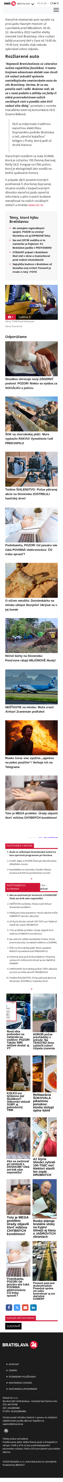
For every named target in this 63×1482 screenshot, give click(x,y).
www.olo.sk (35, 205)
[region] (32, 4)
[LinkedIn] (33, 1307)
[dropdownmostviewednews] (31, 879)
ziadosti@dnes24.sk (13, 1424)
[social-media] (5, 1431)
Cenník (12, 1370)
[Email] (25, 1307)
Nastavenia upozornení (22, 1388)
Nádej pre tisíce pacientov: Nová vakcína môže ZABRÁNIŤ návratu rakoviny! (33, 914)
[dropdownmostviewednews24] (31, 989)
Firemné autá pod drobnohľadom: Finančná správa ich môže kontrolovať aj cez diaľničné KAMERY (32, 960)
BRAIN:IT (20, 1464)
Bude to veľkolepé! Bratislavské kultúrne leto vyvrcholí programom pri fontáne (32, 853)
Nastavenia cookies (20, 1382)
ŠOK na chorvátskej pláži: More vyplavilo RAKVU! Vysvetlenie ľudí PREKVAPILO (30, 949)
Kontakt (13, 1364)
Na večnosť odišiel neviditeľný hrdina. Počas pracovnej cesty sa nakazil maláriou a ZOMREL (33, 940)
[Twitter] (17, 1307)
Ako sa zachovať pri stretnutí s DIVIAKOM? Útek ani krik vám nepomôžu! (33, 896)
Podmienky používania (22, 1376)
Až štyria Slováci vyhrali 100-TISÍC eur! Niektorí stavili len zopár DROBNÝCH (33, 923)
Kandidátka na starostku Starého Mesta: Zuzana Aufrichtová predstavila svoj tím (30, 871)
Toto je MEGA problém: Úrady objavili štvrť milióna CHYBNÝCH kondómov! (31, 932)
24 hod (43, 888)
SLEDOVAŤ (13, 1326)
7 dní (42, 885)
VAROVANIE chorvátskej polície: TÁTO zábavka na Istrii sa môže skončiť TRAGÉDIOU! (33, 970)
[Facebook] (9, 1307)
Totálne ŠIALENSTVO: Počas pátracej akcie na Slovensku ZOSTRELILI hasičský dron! (32, 979)
